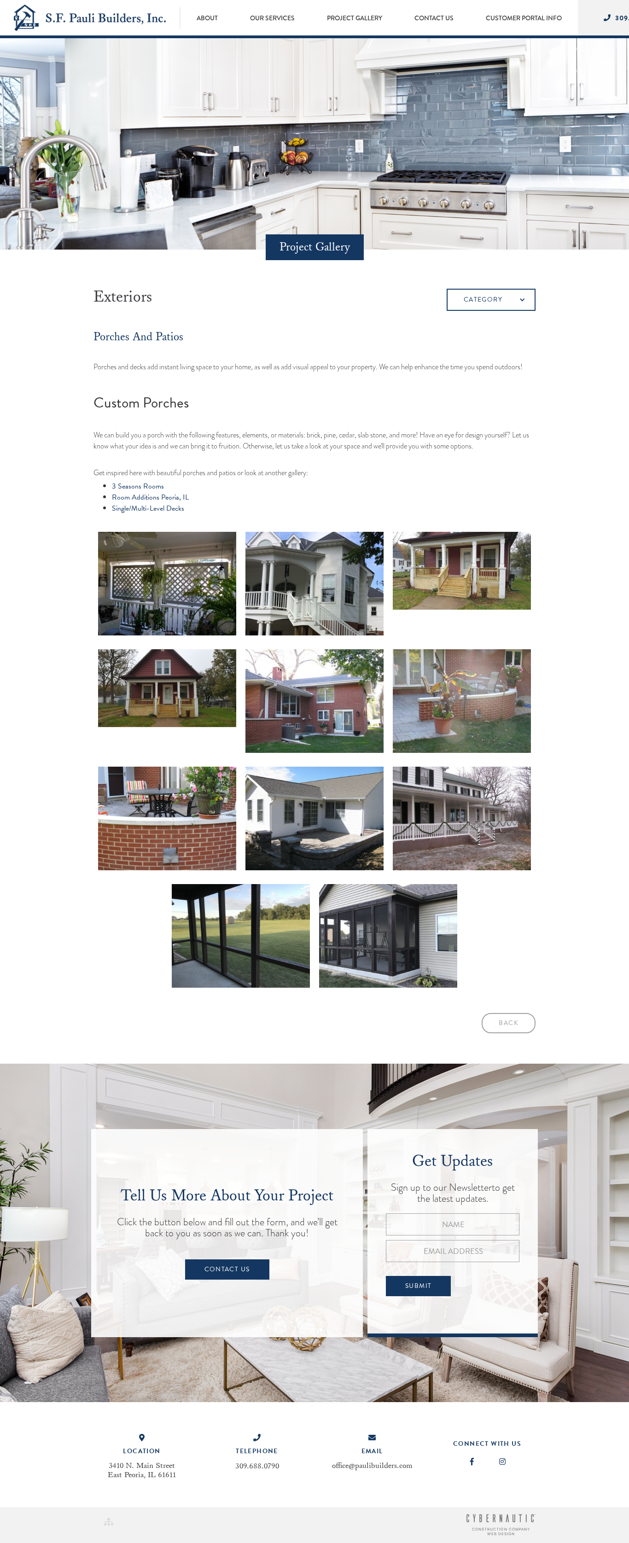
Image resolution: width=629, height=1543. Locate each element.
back (508, 1023)
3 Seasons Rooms (138, 486)
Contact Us (227, 1269)
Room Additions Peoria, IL (150, 497)
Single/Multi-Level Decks (148, 508)
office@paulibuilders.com (372, 1465)
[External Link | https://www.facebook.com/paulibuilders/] (472, 1462)
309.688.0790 (257, 1466)
